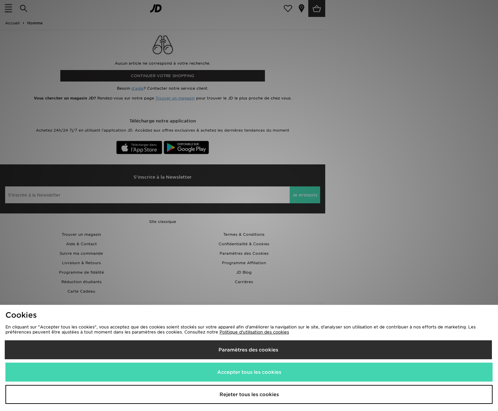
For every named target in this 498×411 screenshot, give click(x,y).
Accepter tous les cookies (249, 372)
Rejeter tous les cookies (249, 394)
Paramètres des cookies (248, 349)
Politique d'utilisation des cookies (254, 332)
